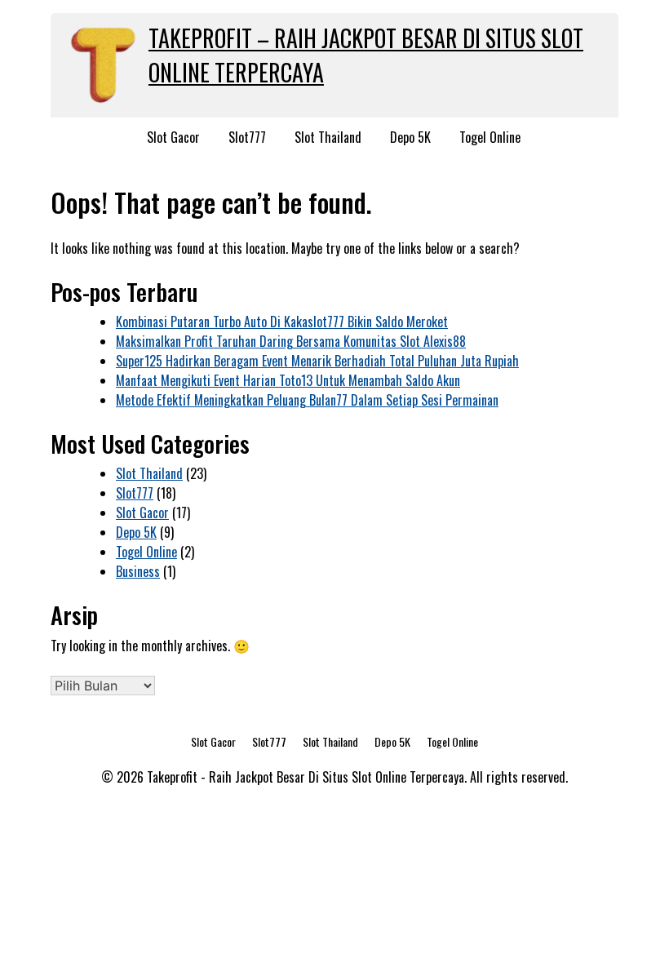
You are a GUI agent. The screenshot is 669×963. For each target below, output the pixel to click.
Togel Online (490, 137)
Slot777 (247, 137)
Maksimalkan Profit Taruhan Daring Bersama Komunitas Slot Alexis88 (291, 341)
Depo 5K (410, 137)
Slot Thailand (328, 137)
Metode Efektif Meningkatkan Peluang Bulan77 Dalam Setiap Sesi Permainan (307, 400)
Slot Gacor (173, 137)
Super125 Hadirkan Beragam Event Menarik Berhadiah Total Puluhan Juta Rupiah (317, 361)
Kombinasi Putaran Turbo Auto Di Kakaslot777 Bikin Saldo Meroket (282, 321)
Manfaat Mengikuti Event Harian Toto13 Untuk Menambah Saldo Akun (288, 380)
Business (138, 571)
